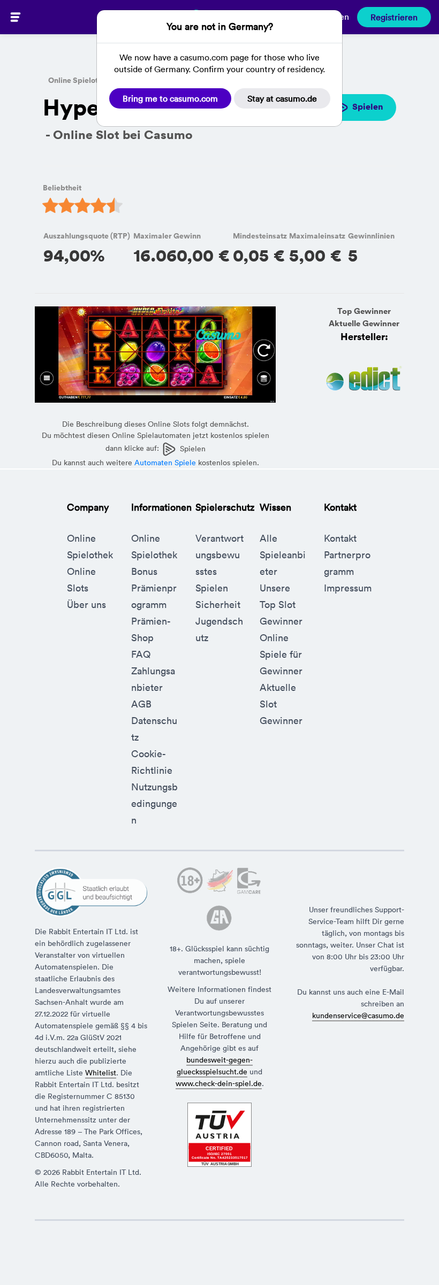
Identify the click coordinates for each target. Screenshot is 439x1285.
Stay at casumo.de (282, 98)
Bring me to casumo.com (170, 98)
